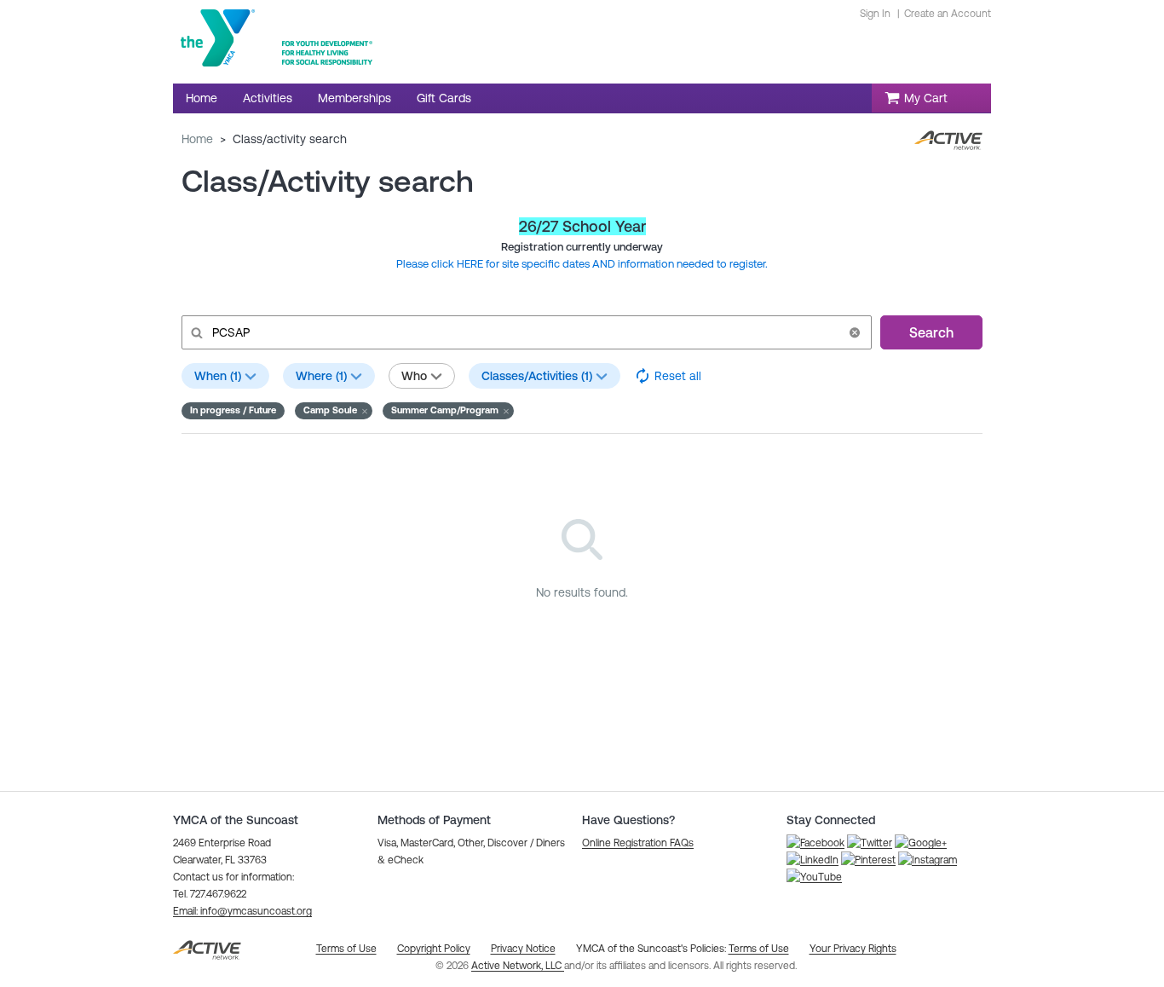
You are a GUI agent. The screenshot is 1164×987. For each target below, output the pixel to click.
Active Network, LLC (517, 966)
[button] (855, 332)
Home (197, 139)
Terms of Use (759, 949)
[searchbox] (524, 332)
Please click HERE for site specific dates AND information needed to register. (582, 263)
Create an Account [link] (947, 14)
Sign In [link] (875, 14)
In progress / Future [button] (233, 410)
